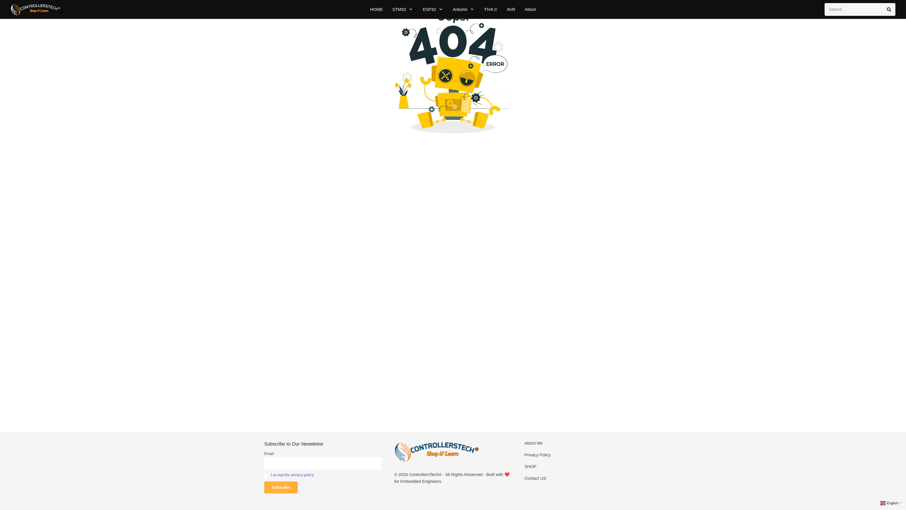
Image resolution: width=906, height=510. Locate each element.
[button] (410, 9)
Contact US (535, 478)
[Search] (889, 9)
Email (269, 453)
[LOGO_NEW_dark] (36, 9)
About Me (533, 443)
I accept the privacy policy (292, 475)
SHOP (530, 466)
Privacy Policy (537, 455)
